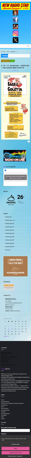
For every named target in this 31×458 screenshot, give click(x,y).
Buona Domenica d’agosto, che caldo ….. (10, 385)
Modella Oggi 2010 (9, 230)
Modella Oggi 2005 (9, 246)
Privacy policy (19, 456)
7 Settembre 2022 (6, 70)
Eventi (12, 60)
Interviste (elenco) (5, 413)
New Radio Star (15, 70)
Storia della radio (5, 401)
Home (2, 400)
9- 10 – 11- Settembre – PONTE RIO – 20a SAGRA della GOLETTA (15, 66)
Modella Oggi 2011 (9, 226)
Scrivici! (3, 418)
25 (25, 331)
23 (19, 331)
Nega (15, 448)
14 (12, 329)
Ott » (8, 336)
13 (8, 329)
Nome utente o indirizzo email (8, 427)
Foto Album (4, 415)
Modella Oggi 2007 (9, 240)
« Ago (4, 336)
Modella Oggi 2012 (9, 223)
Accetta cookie (15, 444)
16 (19, 329)
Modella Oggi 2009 (9, 233)
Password (3, 433)
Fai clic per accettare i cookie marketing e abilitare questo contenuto (15, 177)
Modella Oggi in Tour (10, 220)
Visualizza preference (16, 452)
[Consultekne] (8, 286)
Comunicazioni (5, 60)
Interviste (3, 411)
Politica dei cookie (12, 456)
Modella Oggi (8, 217)
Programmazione (5, 410)
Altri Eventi (7, 249)
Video (2, 417)
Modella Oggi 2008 (9, 236)
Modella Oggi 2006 (9, 243)
